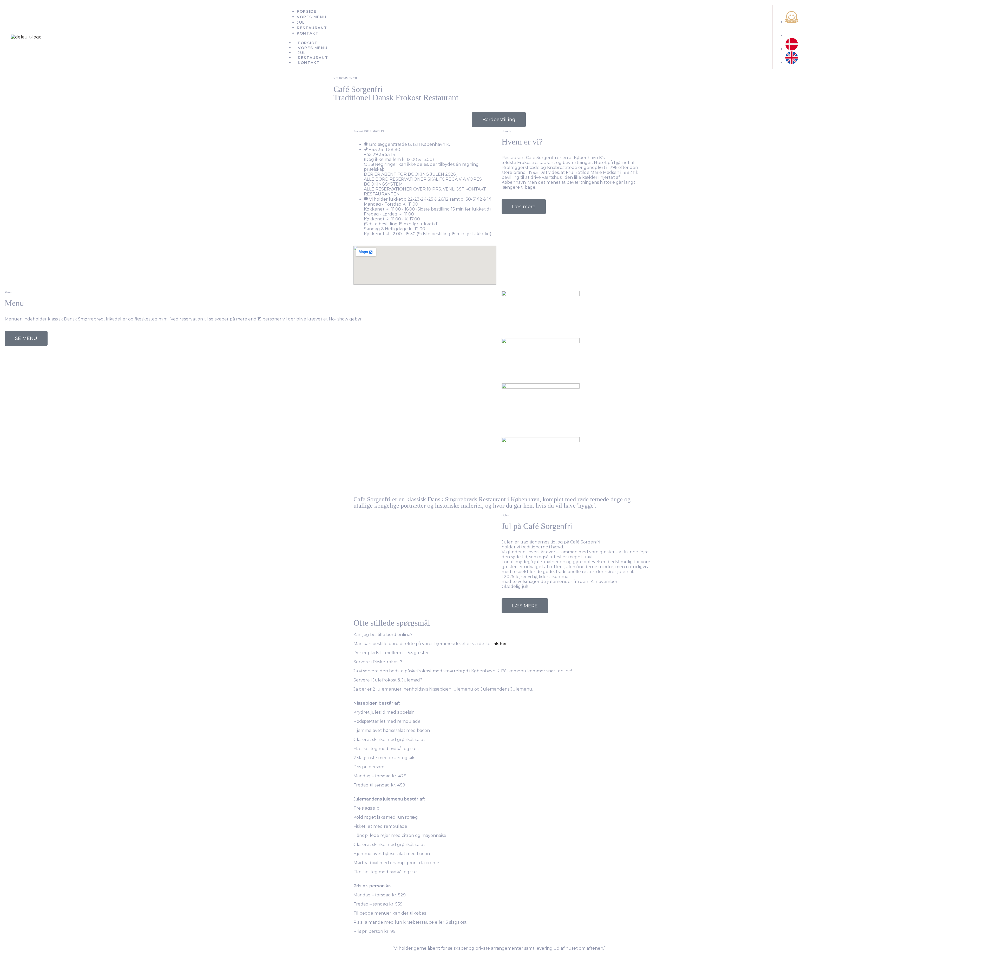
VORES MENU (312, 47)
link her (499, 643)
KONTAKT (308, 62)
